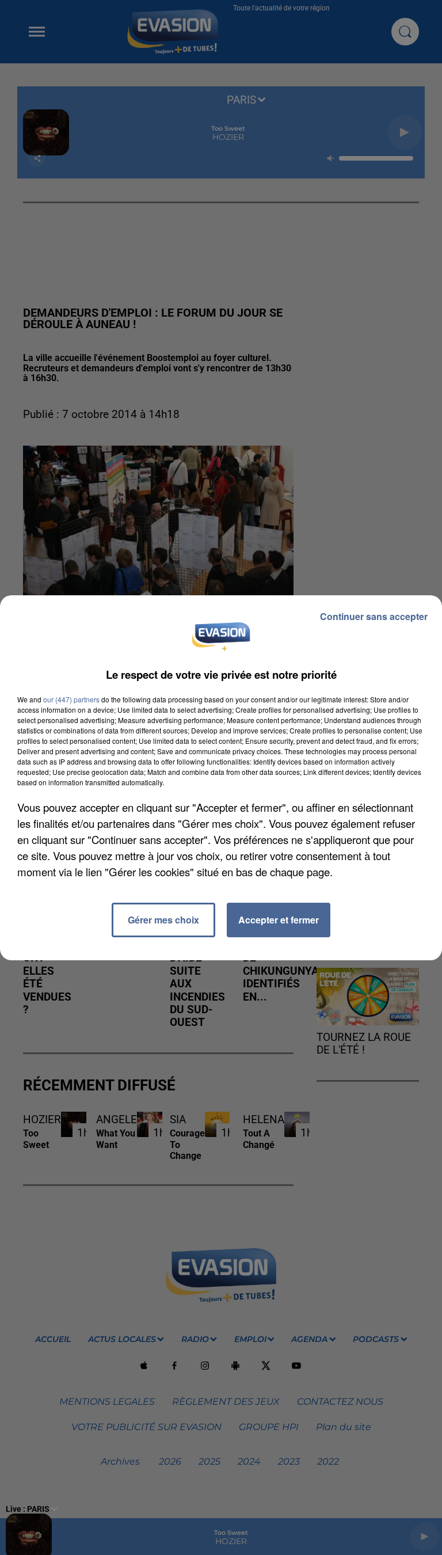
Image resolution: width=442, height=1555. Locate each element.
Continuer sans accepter (374, 616)
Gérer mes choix (163, 919)
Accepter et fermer (278, 919)
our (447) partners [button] (71, 699)
